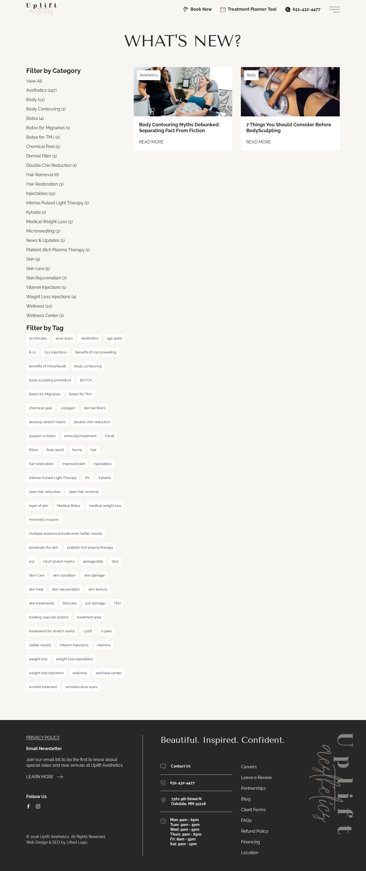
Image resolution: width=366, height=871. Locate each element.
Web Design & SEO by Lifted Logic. (57, 842)
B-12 (32, 352)
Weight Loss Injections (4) (51, 296)
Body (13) (35, 99)
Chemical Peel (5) (43, 146)
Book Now (201, 9)
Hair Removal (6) (42, 174)
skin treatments (41, 603)
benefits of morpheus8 (47, 366)
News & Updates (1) (45, 240)
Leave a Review (256, 777)
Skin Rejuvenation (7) (46, 278)
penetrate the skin (43, 547)
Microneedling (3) (43, 231)
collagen (68, 408)
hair (94, 450)
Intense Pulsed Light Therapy (53, 478)
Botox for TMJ (80, 394)
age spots (114, 338)
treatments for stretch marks (52, 631)
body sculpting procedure (50, 380)
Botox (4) (35, 118)
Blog (246, 799)
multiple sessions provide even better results (65, 534)
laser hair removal (84, 492)
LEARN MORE (40, 776)
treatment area (89, 617)
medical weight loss (105, 506)
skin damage (94, 575)
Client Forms (253, 809)
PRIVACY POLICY (43, 737)
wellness (79, 673)
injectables (102, 464)
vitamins (103, 645)
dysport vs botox (42, 436)
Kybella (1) (36, 212)
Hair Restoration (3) (45, 184)
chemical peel (40, 408)
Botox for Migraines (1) (48, 127)
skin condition (64, 575)
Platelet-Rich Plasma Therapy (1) (58, 249)
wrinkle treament (43, 687)
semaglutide (93, 561)
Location (249, 852)
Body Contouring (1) (45, 109)
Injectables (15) (40, 193)
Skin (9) (33, 259)
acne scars (64, 338)
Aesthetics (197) (41, 90)
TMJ (117, 603)
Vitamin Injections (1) (46, 287)
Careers (249, 766)
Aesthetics (89, 338)
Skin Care (36, 575)
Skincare (69, 603)
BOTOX (86, 380)
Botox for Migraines (45, 394)
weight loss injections (46, 673)
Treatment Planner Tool (252, 9)
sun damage (95, 603)
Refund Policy (254, 831)
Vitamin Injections (74, 645)
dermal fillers (95, 408)
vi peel (106, 631)
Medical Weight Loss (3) (49, 221)
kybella (105, 478)
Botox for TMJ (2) (43, 137)
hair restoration (41, 464)
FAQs (246, 820)
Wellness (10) (39, 306)
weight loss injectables (74, 659)
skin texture (97, 589)
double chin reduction (92, 422)
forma (77, 450)
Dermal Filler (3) (41, 155)
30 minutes (38, 338)
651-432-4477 (306, 9)
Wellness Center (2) (45, 315)
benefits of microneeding (95, 352)
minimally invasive (44, 520)
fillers (33, 450)
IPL (87, 478)
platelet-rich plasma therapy (90, 547)
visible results (40, 645)
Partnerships (253, 788)
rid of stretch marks (58, 561)
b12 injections (56, 352)
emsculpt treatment (80, 436)
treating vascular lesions (48, 617)
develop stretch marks (47, 422)
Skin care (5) (38, 268)
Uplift (87, 631)
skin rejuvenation (66, 589)
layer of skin (38, 506)
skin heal (36, 589)
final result (55, 450)
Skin (115, 561)
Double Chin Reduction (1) (51, 165)
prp (32, 561)
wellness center (109, 673)
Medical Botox (68, 506)
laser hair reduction (45, 492)
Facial (109, 436)
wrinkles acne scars (82, 687)
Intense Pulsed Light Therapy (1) (57, 202)
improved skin (73, 464)
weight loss (38, 659)
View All (34, 81)
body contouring (88, 366)
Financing (250, 841)
